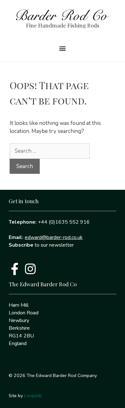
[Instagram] (30, 269)
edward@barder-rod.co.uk (54, 237)
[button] (62, 48)
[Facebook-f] (15, 269)
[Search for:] (50, 151)
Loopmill (33, 395)
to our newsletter (41, 245)
